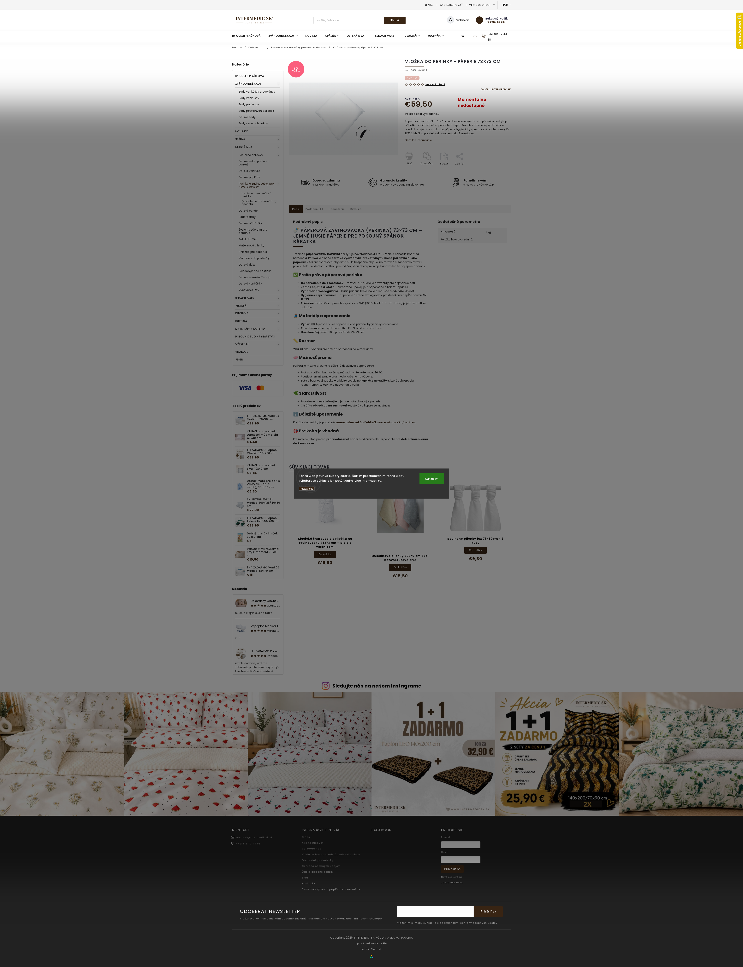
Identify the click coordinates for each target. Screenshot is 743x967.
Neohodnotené (435, 84)
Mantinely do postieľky (254, 258)
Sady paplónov (249, 104)
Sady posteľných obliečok (256, 111)
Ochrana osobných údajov (321, 866)
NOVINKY (241, 131)
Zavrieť (497, 170)
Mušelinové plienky (251, 245)
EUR (505, 4)
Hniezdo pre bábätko (253, 252)
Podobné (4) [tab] (314, 209)
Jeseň (239, 359)
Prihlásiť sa (452, 869)
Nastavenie (306, 488)
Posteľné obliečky (251, 155)
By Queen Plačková (249, 76)
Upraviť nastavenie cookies (372, 943)
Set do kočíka (248, 239)
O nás (429, 5)
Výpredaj (242, 344)
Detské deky (247, 265)
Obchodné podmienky (317, 860)
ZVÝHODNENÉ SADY (248, 84)
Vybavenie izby (249, 290)
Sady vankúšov (249, 98)
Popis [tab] (296, 209)
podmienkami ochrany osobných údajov (468, 922)
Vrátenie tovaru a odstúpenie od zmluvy (331, 854)
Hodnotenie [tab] (337, 209)
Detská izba (243, 147)
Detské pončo (248, 211)
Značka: (495, 89)
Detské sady (247, 117)
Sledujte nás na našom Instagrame (376, 685)
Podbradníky (247, 217)
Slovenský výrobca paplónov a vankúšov (331, 889)
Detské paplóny (249, 177)
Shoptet (376, 949)
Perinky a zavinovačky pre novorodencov (256, 185)
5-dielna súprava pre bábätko (253, 231)
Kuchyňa (242, 313)
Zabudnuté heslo (452, 882)
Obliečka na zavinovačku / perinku (257, 202)
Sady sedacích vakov (253, 123)
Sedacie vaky (244, 298)
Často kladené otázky (318, 871)
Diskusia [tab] (355, 209)
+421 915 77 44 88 (248, 843)
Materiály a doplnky (250, 329)
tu (379, 481)
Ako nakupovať (451, 5)
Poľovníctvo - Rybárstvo (255, 336)
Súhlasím (431, 478)
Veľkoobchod (479, 5)
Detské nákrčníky (250, 223)
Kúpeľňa (241, 321)
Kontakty (308, 883)
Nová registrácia (452, 876)
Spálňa (240, 139)
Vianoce (241, 352)
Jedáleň (241, 306)
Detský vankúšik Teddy (254, 277)
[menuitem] (248, 36)
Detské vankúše (249, 171)
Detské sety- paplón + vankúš (254, 162)
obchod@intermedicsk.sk (254, 837)
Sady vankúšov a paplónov (257, 92)
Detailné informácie (418, 140)
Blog (305, 877)
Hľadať (394, 20)
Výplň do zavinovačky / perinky (256, 195)
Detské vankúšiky (250, 283)
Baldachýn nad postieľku (255, 271)
